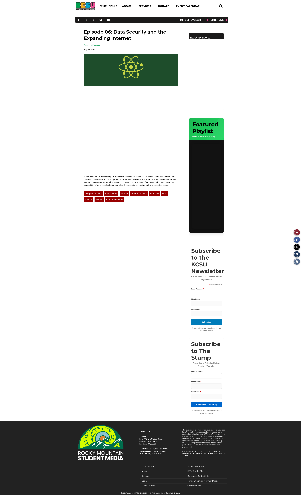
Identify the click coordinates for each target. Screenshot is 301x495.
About (126, 6)
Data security (111, 193)
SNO (173, 493)
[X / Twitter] (93, 20)
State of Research (114, 199)
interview (154, 193)
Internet (124, 193)
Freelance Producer (92, 45)
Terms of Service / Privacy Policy (202, 481)
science (99, 199)
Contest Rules (194, 486)
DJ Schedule (108, 6)
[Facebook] (79, 20)
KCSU (164, 193)
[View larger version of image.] (131, 70)
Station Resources (195, 466)
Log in (178, 493)
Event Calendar (188, 6)
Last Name (195, 309)
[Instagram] (86, 20)
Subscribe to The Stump (206, 405)
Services (145, 6)
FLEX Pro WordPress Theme (161, 493)
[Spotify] (100, 20)
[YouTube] (108, 20)
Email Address (197, 289)
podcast (88, 199)
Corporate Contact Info (198, 476)
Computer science (93, 193)
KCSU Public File (195, 471)
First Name (195, 299)
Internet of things (139, 193)
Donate (163, 6)
